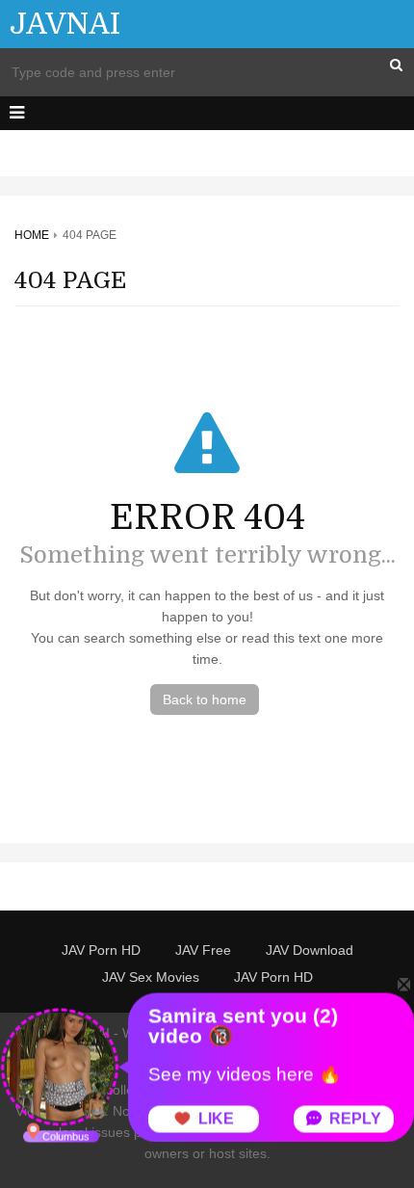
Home (31, 235)
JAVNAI (65, 24)
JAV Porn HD (101, 950)
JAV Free (203, 950)
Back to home (204, 699)
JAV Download (309, 950)
